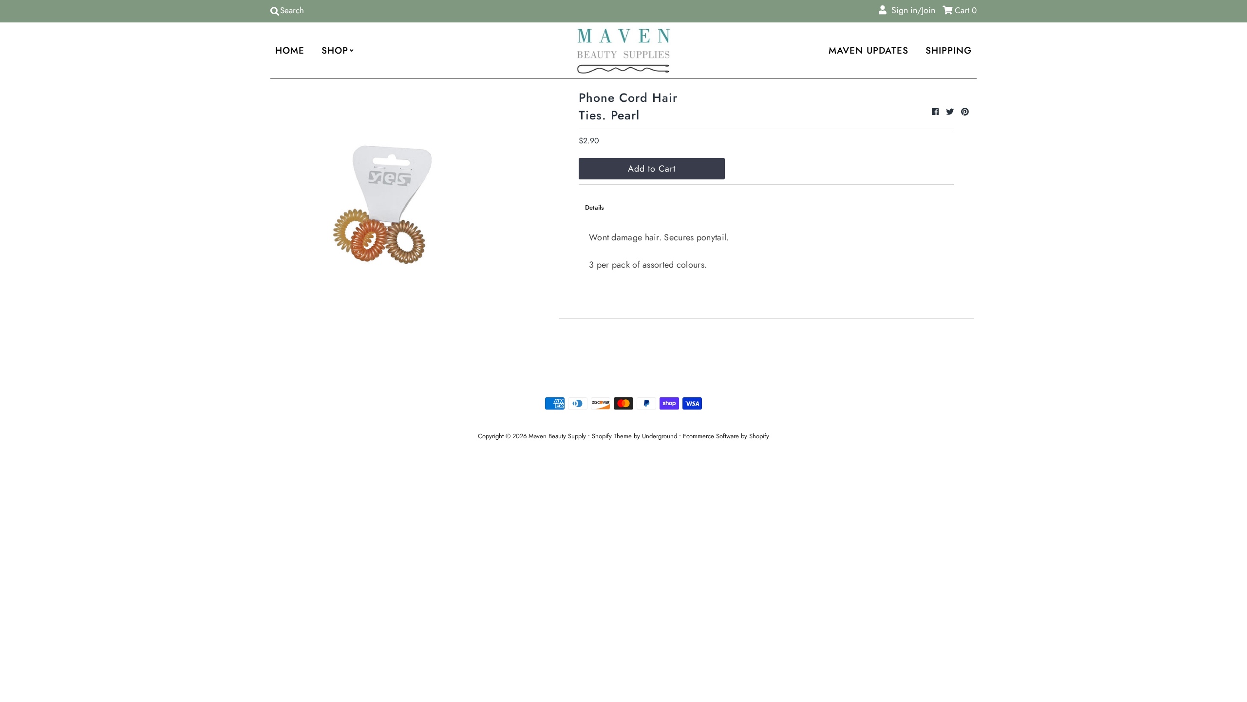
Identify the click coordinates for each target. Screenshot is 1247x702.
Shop (334, 50)
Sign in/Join (911, 10)
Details (594, 207)
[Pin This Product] (965, 111)
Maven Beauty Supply (557, 436)
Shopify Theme (612, 436)
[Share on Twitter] (951, 111)
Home (289, 50)
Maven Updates (868, 50)
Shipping (949, 50)
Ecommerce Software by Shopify (726, 436)
